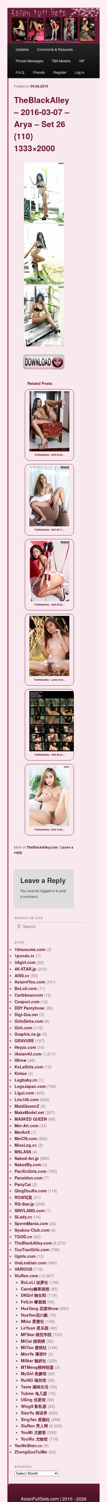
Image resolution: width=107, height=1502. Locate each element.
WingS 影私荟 (34, 1406)
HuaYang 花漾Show (39, 1308)
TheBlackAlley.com (42, 847)
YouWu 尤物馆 (34, 1439)
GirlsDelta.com (29, 1021)
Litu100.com (27, 1099)
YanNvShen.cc (29, 1445)
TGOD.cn (23, 1236)
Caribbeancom (29, 995)
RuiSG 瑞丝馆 (33, 1380)
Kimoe (21, 1073)
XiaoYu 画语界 (34, 1413)
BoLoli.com (26, 988)
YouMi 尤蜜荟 (33, 1432)
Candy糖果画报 (35, 1289)
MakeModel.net (29, 1112)
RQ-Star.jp (24, 1204)
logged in (47, 890)
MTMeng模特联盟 (37, 1367)
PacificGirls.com (30, 1171)
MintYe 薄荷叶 (34, 1354)
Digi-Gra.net (26, 1014)
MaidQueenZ (27, 1106)
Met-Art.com (26, 1125)
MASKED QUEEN (31, 1119)
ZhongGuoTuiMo (31, 1452)
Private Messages (29, 60)
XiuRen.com (26, 1275)
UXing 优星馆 (33, 1399)
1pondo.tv (25, 955)
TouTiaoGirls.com (32, 1249)
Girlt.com (23, 1028)
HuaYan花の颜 (34, 1315)
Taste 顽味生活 (35, 1387)
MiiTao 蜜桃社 (34, 1347)
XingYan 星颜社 (35, 1419)
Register (59, 72)
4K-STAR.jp (25, 969)
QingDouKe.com (31, 1191)
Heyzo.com (25, 1047)
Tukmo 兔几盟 (34, 1393)
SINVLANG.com (30, 1210)
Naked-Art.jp (27, 1158)
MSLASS (23, 1151)
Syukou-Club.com (32, 1230)
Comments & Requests (55, 49)
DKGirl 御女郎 (33, 1295)
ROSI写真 (23, 1197)
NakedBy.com (28, 1164)
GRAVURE (24, 1040)
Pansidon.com (29, 1178)
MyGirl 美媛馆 (34, 1373)
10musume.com (30, 949)
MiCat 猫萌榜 (33, 1341)
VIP (81, 60)
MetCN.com (26, 1138)
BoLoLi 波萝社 (34, 1282)
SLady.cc (23, 1217)
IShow (21, 1060)
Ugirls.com (25, 1256)
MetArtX (22, 1132)
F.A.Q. (20, 72)
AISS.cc (22, 975)
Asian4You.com (30, 982)
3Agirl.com (25, 962)
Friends (39, 72)
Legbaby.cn (26, 1080)
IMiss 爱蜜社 (32, 1321)
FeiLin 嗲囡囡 (33, 1302)
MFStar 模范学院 (36, 1334)
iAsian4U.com (28, 1054)
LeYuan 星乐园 (35, 1328)
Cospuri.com (27, 1001)
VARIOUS (23, 1269)
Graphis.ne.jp (28, 1034)
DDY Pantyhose (30, 1008)
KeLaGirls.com (29, 1067)
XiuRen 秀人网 (34, 1426)
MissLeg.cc (26, 1145)
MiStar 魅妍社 (33, 1360)
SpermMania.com (31, 1223)
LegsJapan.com (30, 1086)
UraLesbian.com (30, 1263)
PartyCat (23, 1184)
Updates (22, 49)
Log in (79, 72)
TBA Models (61, 60)
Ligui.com (24, 1093)
